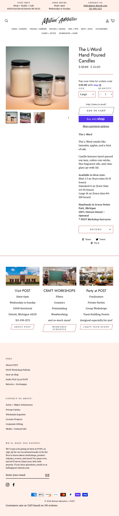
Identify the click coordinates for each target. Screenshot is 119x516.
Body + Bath (87, 29)
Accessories (101, 29)
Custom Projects (14, 419)
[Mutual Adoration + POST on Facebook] (13, 484)
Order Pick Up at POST (17, 379)
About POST (12, 365)
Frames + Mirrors (38, 29)
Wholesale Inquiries (16, 414)
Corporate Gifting (14, 424)
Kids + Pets (73, 29)
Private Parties (13, 410)
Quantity (105, 88)
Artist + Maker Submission (19, 405)
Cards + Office (49, 33)
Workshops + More (68, 33)
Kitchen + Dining (57, 29)
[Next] (67, 117)
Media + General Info (16, 429)
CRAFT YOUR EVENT (96, 327)
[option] (24, 5)
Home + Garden (19, 29)
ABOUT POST (22, 327)
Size (82, 88)
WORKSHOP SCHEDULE (59, 328)
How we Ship (12, 374)
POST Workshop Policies (18, 370)
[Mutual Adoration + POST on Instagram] (7, 484)
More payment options (96, 126)
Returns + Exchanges (16, 384)
